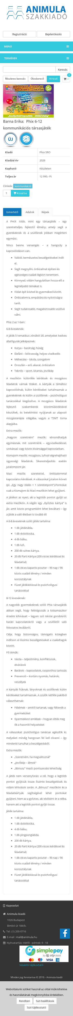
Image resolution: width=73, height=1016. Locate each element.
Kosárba (21, 193)
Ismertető (12, 212)
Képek (45, 212)
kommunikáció (23, 186)
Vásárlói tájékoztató (31, 965)
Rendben (24, 1001)
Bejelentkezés (53, 34)
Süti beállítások (45, 1001)
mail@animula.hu (26, 937)
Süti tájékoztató (36, 1007)
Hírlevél (53, 78)
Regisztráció (19, 34)
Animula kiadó (54, 977)
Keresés (62, 69)
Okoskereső (37, 78)
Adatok (30, 212)
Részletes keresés (15, 78)
